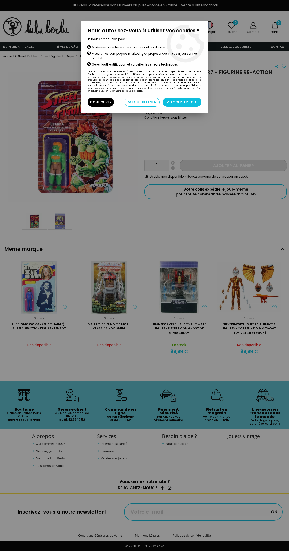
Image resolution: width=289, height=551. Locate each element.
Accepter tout (183, 102)
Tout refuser (143, 102)
